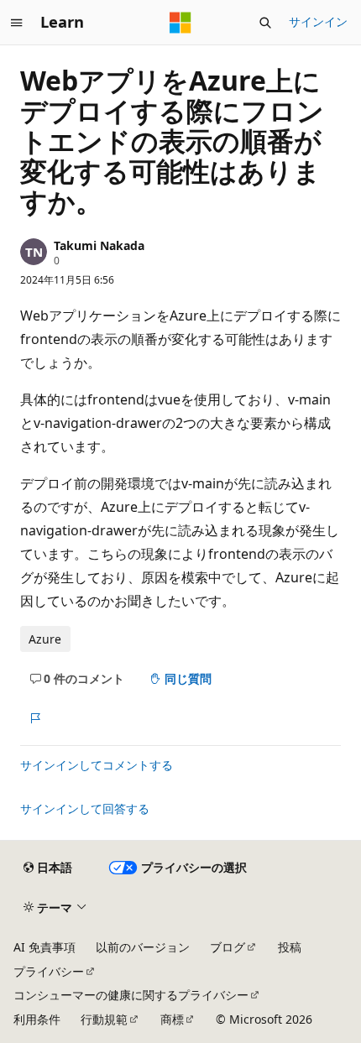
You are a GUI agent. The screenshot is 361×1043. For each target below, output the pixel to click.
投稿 (289, 947)
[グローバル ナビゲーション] (17, 23)
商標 (172, 1019)
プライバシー (48, 971)
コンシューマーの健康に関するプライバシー (131, 995)
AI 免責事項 (44, 947)
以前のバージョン (143, 947)
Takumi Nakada (99, 245)
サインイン (318, 21)
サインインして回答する (84, 808)
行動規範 (104, 1019)
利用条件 (36, 1019)
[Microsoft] (180, 23)
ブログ (227, 947)
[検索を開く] (265, 23)
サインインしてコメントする (96, 765)
